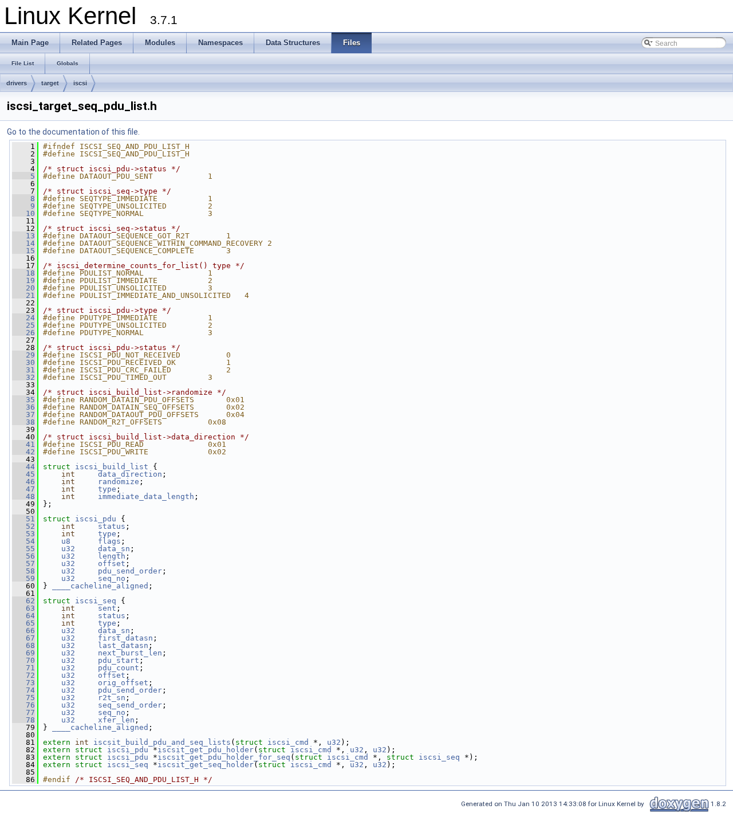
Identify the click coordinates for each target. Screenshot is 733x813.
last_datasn (123, 645)
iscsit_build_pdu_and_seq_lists (162, 742)
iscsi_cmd (288, 742)
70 (23, 660)
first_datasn (125, 638)
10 (23, 213)
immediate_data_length (146, 496)
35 (23, 399)
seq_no (111, 578)
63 (23, 608)
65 (23, 623)
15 (23, 250)
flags (109, 541)
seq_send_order (130, 705)
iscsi (80, 83)
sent (107, 608)
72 (23, 675)
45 (23, 474)
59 (23, 578)
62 (23, 600)
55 (23, 548)
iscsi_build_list (111, 466)
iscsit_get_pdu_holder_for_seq (223, 757)
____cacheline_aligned (100, 586)
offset (111, 563)
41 (23, 444)
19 (23, 280)
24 (23, 317)
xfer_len (116, 720)
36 (23, 407)
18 (23, 273)
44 (23, 466)
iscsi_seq (95, 600)
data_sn (114, 548)
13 (23, 235)
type (107, 489)
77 (23, 712)
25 (23, 325)
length (111, 556)
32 (23, 377)
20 (23, 288)
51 (23, 518)
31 (23, 370)
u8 (65, 541)
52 (23, 526)
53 (23, 533)
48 (23, 496)
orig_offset (123, 682)
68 (23, 645)
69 (23, 653)
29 (23, 355)
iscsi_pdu (95, 518)
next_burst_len (130, 653)
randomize (118, 481)
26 (23, 332)
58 (23, 571)
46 (23, 481)
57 (23, 563)
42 (23, 451)
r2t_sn (111, 697)
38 (23, 422)
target (50, 83)
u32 (68, 548)
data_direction (130, 474)
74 (23, 690)
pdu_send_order (130, 571)
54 (23, 541)
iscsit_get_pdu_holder (205, 749)
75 (23, 697)
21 (23, 295)
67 (23, 638)
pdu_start (118, 660)
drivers (16, 83)
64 (23, 615)
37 (23, 414)
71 (23, 667)
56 (23, 556)
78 (23, 720)
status (111, 526)
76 (23, 705)
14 (23, 243)
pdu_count (118, 667)
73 (23, 682)
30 (23, 362)
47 (23, 489)
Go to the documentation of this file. (73, 131)
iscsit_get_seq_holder (205, 764)
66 (23, 630)
